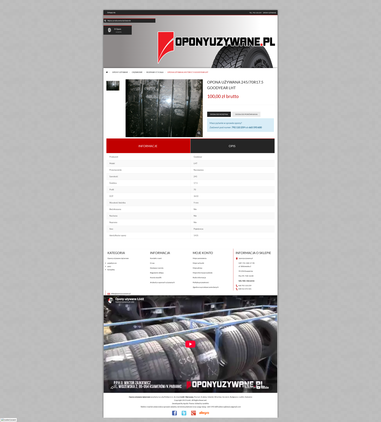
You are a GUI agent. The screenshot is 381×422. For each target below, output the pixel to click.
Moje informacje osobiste (202, 273)
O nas (152, 263)
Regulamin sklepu (157, 273)
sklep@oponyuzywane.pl (121, 293)
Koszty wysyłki (155, 277)
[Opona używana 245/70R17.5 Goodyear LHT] (112, 85)
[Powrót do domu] (107, 72)
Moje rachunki (198, 263)
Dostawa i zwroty (156, 268)
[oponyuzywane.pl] (217, 42)
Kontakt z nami (156, 258)
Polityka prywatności (201, 282)
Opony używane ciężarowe (118, 258)
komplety (111, 269)
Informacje (147, 146)
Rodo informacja (199, 277)
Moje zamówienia (199, 258)
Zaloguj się (111, 12)
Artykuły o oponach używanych (162, 282)
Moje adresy (197, 268)
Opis (232, 146)
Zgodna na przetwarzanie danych (206, 287)
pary (109, 266)
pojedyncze (112, 263)
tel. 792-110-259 (255, 13)
